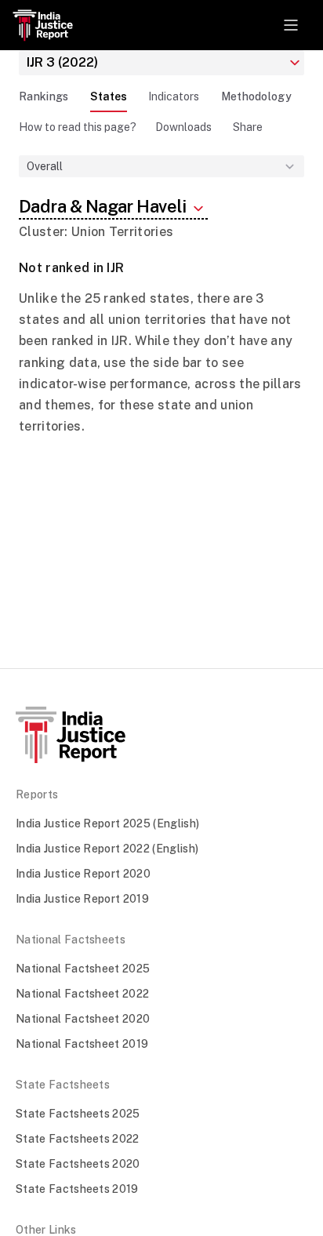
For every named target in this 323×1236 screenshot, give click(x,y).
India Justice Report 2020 (83, 873)
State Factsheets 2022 (78, 1138)
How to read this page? (77, 127)
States (108, 96)
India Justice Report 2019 (82, 898)
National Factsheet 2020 (83, 1018)
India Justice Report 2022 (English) (107, 848)
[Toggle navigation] (290, 25)
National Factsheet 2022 (82, 993)
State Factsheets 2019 (77, 1189)
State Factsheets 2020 (78, 1164)
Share (248, 127)
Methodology (256, 96)
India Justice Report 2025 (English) (107, 823)
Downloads (183, 127)
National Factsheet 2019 (82, 1044)
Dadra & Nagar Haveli (104, 206)
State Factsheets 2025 (78, 1113)
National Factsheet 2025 (83, 968)
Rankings (44, 96)
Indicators (173, 96)
